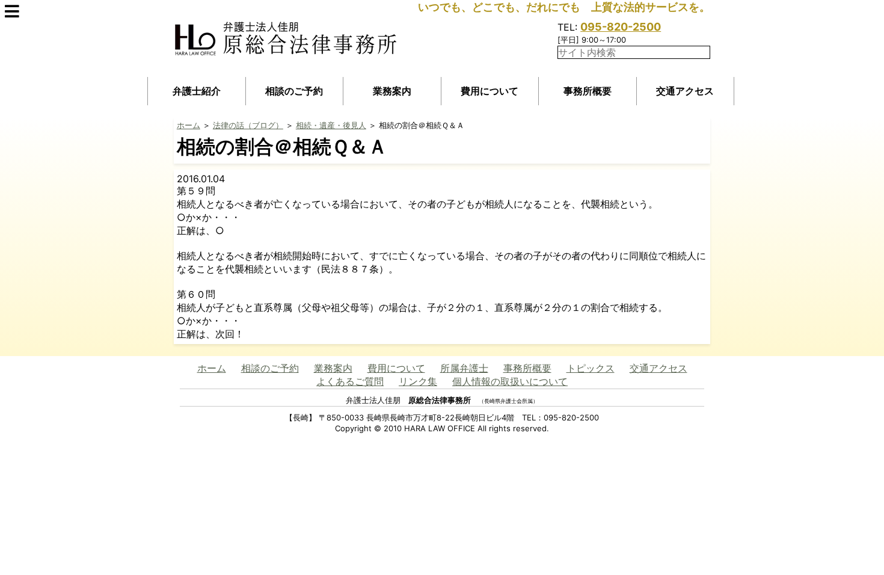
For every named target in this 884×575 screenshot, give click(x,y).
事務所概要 (587, 91)
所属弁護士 (464, 368)
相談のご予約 (294, 91)
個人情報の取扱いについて (510, 381)
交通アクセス (685, 91)
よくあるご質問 (350, 381)
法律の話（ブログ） (248, 125)
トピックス (590, 368)
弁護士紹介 (197, 91)
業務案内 (392, 91)
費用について (489, 91)
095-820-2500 (620, 26)
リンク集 (418, 381)
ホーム (188, 125)
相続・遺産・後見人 (331, 125)
